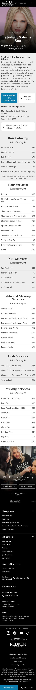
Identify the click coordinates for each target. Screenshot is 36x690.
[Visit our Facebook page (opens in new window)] (15, 633)
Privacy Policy (18, 661)
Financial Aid (6, 544)
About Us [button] (8, 536)
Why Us (5, 548)
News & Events (7, 551)
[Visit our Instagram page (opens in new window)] (8, 633)
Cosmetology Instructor (10, 522)
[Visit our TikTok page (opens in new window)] (28, 633)
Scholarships (6, 541)
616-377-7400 (24, 577)
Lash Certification (8, 529)
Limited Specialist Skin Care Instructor (15, 526)
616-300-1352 (11, 595)
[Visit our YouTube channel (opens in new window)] (21, 633)
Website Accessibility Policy (18, 658)
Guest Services (9, 486)
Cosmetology (7, 515)
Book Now (6, 572)
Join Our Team (7, 555)
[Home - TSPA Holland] (7, 3)
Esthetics (5, 519)
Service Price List (8, 568)
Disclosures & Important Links (18, 654)
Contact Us (6, 558)
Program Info (27, 486)
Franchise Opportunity (18, 665)
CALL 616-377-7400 (27, 98)
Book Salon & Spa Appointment (9, 98)
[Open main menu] (33, 3)
